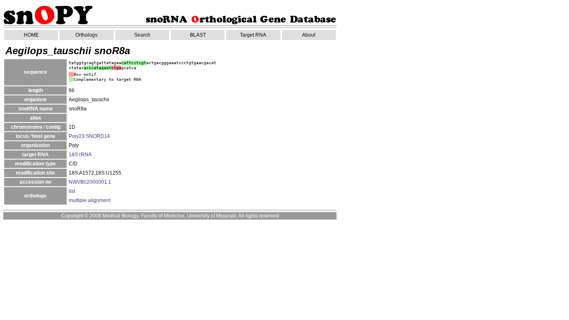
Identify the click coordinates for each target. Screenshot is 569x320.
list (72, 191)
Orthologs (86, 35)
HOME (31, 35)
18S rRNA (80, 155)
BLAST (198, 35)
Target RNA (253, 35)
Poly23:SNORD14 (89, 136)
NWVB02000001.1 (90, 182)
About (308, 35)
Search (142, 35)
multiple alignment (89, 200)
